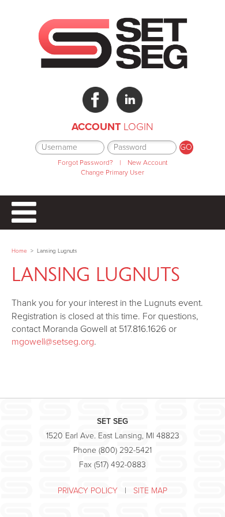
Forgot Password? (85, 162)
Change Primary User (112, 172)
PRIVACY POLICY (88, 491)
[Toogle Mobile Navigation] (112, 212)
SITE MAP (150, 491)
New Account (147, 162)
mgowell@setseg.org (53, 342)
